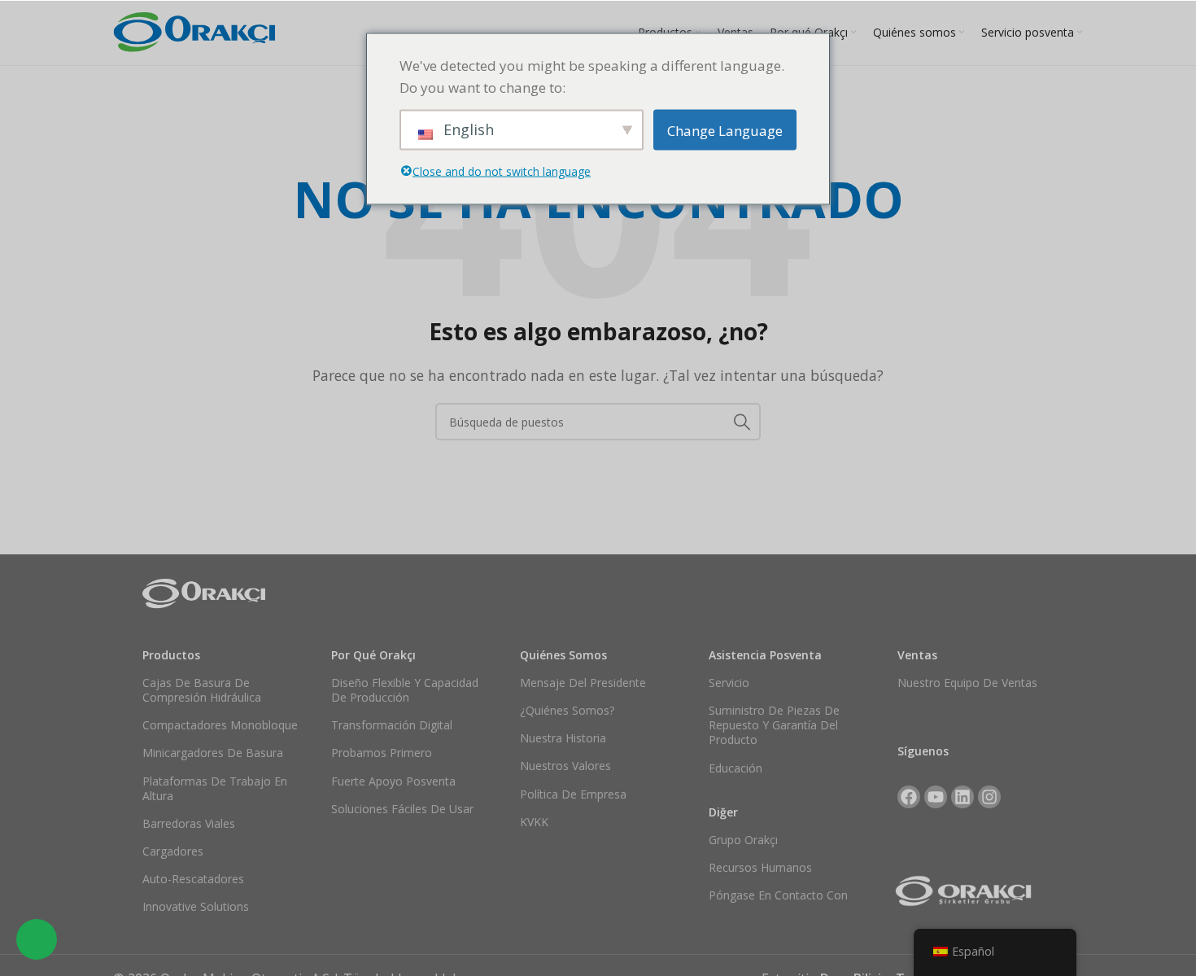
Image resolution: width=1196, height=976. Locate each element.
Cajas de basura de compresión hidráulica (201, 690)
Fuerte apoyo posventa (393, 781)
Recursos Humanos (760, 867)
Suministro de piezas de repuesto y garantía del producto (774, 724)
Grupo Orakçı (743, 839)
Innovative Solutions (195, 906)
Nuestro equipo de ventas (967, 682)
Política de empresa (573, 794)
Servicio (729, 682)
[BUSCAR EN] (742, 421)
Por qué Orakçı (373, 655)
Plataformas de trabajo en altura (214, 788)
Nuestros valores (565, 765)
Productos (171, 655)
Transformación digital (391, 725)
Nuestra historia (563, 738)
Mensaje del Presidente (583, 682)
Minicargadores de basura (212, 752)
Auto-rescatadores (193, 878)
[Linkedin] (962, 797)
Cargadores (172, 851)
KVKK (534, 821)
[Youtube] (935, 797)
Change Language (725, 129)
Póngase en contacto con (778, 895)
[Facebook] (908, 797)
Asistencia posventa (765, 655)
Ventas (917, 655)
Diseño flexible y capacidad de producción (404, 690)
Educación (735, 768)
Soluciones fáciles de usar (402, 808)
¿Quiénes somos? (567, 710)
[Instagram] (989, 797)
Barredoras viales (188, 823)
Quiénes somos (563, 655)
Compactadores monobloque (220, 725)
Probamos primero (381, 752)
